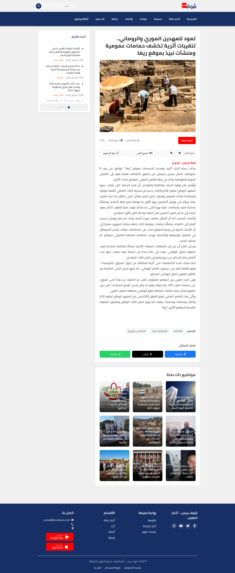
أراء (113, 526)
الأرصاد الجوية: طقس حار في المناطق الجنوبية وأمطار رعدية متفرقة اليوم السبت (64, 52)
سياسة (158, 19)
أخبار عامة (174, 19)
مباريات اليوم (149, 531)
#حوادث (59, 78)
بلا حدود (100, 19)
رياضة (114, 19)
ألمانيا (111, 531)
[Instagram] (174, 526)
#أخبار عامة (58, 60)
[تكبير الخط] (171, 153)
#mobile (178, 331)
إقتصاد (129, 19)
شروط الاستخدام (113, 568)
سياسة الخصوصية (132, 568)
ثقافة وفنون (81, 19)
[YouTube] (181, 526)
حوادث (143, 19)
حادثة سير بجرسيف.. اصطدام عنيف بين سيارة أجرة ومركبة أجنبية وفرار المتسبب (62, 69)
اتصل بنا (97, 568)
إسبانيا (111, 537)
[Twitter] (188, 526)
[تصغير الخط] (179, 153)
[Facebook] (194, 526)
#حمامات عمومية (136, 331)
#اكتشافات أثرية (159, 331)
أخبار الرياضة (149, 526)
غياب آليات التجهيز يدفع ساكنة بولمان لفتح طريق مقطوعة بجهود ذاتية (64, 87)
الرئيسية (192, 19)
